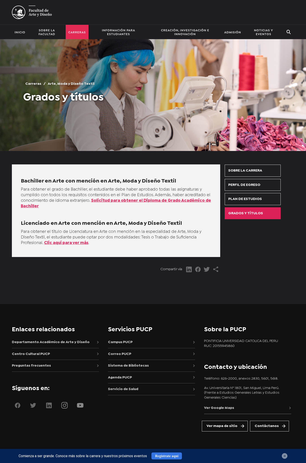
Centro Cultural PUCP (31, 354)
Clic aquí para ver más (66, 243)
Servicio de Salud (123, 389)
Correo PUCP (119, 354)
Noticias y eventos (263, 32)
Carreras (77, 32)
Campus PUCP (120, 342)
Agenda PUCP (120, 377)
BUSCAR (288, 32)
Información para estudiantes (118, 32)
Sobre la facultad (47, 32)
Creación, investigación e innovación (185, 32)
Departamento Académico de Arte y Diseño (51, 342)
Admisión (232, 32)
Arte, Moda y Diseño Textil (71, 83)
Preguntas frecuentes (31, 365)
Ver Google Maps (219, 407)
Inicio (20, 32)
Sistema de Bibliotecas (128, 365)
